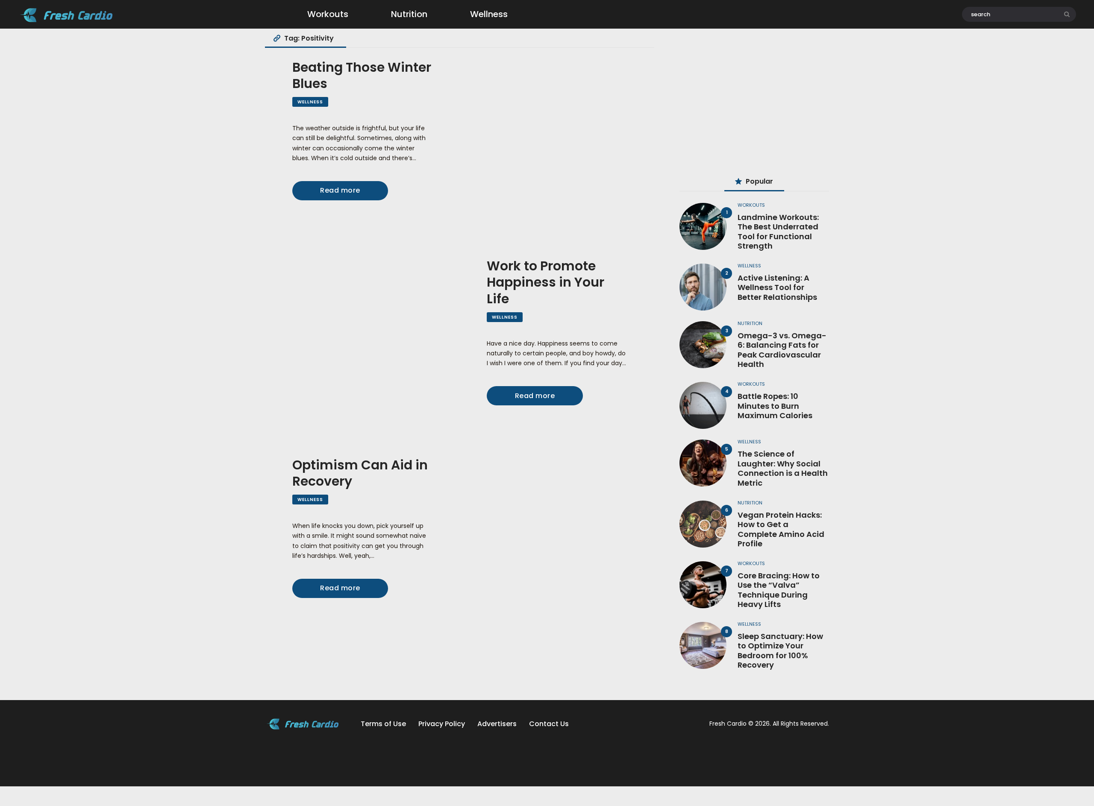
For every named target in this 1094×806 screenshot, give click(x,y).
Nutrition (750, 323)
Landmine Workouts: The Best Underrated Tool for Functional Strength (778, 232)
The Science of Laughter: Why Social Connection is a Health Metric (783, 468)
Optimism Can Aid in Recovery (360, 473)
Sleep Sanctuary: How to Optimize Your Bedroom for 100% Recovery (780, 651)
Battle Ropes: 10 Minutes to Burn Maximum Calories (775, 406)
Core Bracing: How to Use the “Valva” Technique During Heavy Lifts (779, 590)
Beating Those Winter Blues (361, 75)
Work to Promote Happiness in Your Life (545, 282)
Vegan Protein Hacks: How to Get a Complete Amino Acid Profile (781, 529)
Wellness (310, 102)
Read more (340, 190)
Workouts (751, 205)
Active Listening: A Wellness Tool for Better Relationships (777, 287)
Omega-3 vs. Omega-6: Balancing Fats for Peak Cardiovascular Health (782, 350)
